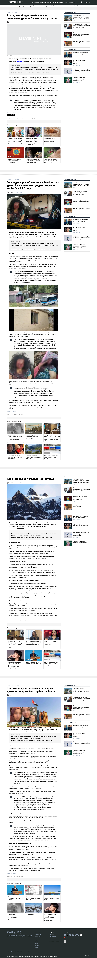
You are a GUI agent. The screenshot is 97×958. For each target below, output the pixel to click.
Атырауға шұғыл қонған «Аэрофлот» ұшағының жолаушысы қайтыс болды (32, 243)
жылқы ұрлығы (10, 118)
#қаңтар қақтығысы (22, 6)
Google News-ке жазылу (71, 937)
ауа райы (9, 620)
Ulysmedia (12, 22)
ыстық (34, 620)
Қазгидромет (28, 620)
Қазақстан (14, 620)
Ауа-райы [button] (76, 5)
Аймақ (61, 2)
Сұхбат (75, 2)
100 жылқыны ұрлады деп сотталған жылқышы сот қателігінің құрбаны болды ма (34, 67)
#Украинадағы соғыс (33, 6)
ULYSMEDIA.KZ (9, 12)
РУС (89, 2)
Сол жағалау (43, 2)
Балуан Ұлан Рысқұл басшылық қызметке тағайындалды (80, 53)
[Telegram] (10, 115)
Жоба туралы (52, 934)
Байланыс (52, 939)
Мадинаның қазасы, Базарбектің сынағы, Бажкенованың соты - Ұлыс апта (32, 249)
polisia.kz (27, 61)
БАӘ (14, 876)
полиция (21, 414)
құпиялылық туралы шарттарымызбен (36, 956)
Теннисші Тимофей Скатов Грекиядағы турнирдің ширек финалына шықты (80, 79)
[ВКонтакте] (8, 115)
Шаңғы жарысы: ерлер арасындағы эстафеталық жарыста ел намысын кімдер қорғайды (81, 70)
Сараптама (56, 2)
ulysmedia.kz (20, 61)
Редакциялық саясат (54, 941)
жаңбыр (20, 620)
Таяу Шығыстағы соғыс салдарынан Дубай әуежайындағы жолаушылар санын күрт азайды (81, 17)
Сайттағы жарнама (54, 938)
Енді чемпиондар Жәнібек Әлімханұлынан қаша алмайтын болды (80, 62)
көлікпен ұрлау (31, 118)
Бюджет (49, 2)
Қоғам (65, 2)
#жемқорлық (43, 6)
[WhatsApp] (14, 115)
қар (23, 620)
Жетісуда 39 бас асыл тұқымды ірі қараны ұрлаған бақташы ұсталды (30, 72)
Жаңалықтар (35, 2)
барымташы (24, 118)
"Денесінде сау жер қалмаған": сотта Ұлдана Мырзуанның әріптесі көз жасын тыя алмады (81, 26)
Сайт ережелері (53, 936)
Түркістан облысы (14, 414)
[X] (12, 115)
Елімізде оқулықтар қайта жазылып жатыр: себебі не (81, 42)
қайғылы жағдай (20, 876)
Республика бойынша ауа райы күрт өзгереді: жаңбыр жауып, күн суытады (32, 537)
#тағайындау (51, 6)
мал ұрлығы (17, 118)
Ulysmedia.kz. (20, 237)
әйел (8, 414)
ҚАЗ (86, 2)
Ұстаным (70, 2)
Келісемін (87, 955)
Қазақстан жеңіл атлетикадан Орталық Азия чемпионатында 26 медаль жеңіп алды (81, 34)
